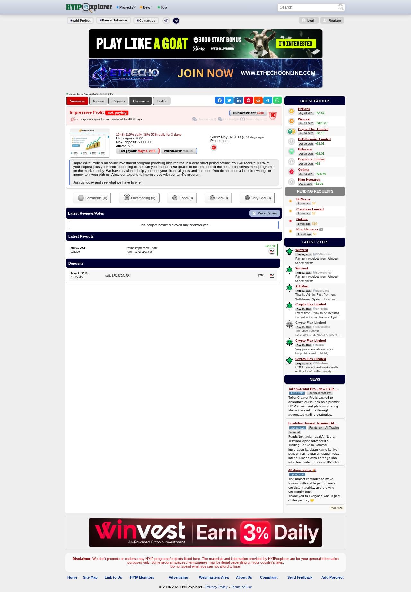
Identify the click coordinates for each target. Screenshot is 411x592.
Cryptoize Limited (311, 159)
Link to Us (113, 577)
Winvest (304, 119)
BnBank (304, 109)
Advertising (178, 577)
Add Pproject (332, 577)
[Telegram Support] (166, 23)
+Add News (337, 508)
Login (311, 20)
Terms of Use (241, 587)
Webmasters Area (214, 577)
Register (335, 20)
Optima (303, 169)
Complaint (269, 577)
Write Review (267, 213)
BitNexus (305, 149)
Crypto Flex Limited (313, 129)
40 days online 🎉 (302, 470)
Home (72, 577)
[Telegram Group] (176, 23)
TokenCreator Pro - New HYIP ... (313, 388)
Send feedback (299, 577)
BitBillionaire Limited (314, 139)
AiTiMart (301, 286)
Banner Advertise (114, 20)
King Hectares (309, 179)
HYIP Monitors (142, 577)
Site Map (90, 577)
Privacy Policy (217, 587)
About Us (244, 577)
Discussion (141, 101)
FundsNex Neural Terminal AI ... (313, 423)
